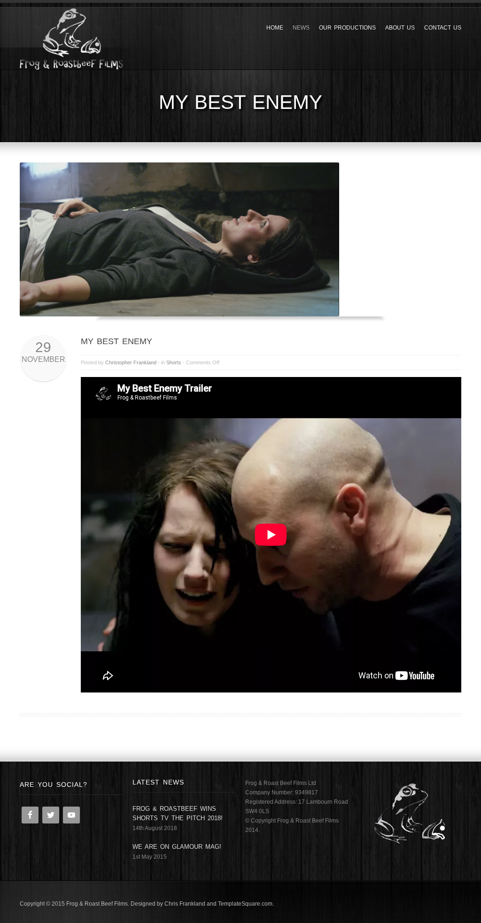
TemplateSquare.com (245, 903)
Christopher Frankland (130, 362)
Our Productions (347, 28)
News (301, 28)
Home (274, 28)
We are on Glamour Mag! (176, 846)
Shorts (173, 362)
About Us (400, 28)
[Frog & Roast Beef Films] (71, 38)
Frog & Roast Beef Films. (97, 903)
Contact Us (442, 28)
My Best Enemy (116, 341)
